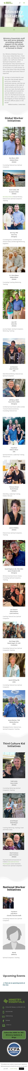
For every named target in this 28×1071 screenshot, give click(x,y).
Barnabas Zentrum (8, 197)
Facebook (8, 1020)
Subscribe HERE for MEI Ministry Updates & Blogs (14, 1035)
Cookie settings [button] (13, 1068)
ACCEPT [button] (21, 1068)
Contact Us (8, 1024)
